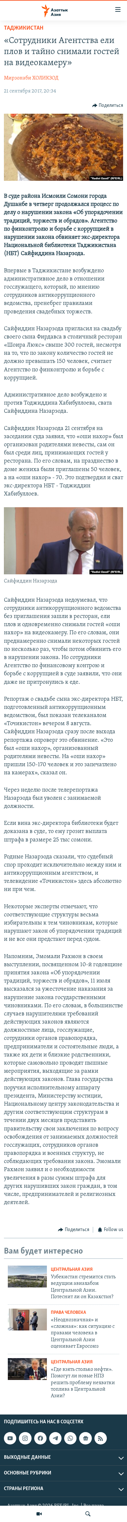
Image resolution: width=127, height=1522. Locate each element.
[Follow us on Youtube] (10, 1438)
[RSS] (100, 1438)
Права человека (68, 1312)
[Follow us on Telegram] (55, 1438)
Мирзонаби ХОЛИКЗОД (31, 78)
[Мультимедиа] (39, 1514)
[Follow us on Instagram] (25, 1438)
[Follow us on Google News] (85, 1438)
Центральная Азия (72, 1269)
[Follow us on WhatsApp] (70, 1438)
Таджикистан (23, 28)
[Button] (107, 105)
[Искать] (88, 1514)
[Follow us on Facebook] (40, 1438)
